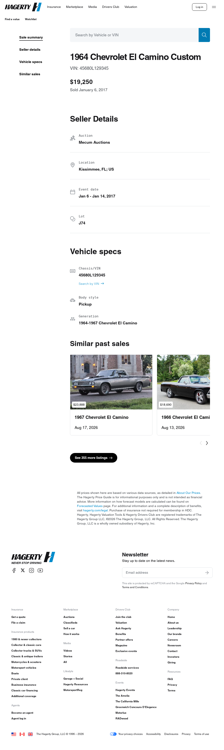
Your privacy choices (130, 734)
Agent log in (18, 718)
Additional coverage (23, 696)
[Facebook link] (14, 570)
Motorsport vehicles (23, 667)
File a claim (18, 622)
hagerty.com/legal (95, 510)
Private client (19, 679)
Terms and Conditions (135, 587)
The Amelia (123, 695)
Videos (67, 650)
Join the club (123, 616)
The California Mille (127, 701)
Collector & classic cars (26, 644)
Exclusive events (126, 651)
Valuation (121, 622)
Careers (173, 639)
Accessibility (153, 734)
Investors (173, 656)
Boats (15, 673)
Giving (171, 662)
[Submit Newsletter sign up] (207, 572)
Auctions (69, 616)
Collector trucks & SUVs (26, 650)
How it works (71, 634)
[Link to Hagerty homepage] (33, 558)
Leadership (175, 628)
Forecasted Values (90, 506)
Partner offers (124, 639)
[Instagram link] (31, 570)
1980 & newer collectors (26, 639)
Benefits (121, 634)
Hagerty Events (125, 690)
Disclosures (171, 734)
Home (171, 616)
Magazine (121, 645)
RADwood (122, 718)
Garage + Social (73, 678)
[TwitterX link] (22, 570)
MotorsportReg (72, 690)
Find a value (12, 19)
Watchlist (31, 19)
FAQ (170, 679)
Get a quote (18, 616)
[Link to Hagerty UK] (30, 734)
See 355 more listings (91, 458)
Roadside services (127, 667)
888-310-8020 (124, 673)
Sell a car (69, 628)
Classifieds (70, 622)
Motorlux (121, 712)
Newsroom (174, 645)
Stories (67, 656)
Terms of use (201, 734)
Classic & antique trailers (27, 656)
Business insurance (23, 684)
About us (173, 622)
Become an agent (22, 712)
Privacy (172, 684)
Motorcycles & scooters (26, 662)
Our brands (175, 634)
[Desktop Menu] (214, 7)
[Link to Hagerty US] (13, 734)
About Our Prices (188, 493)
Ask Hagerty (123, 628)
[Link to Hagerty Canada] (22, 734)
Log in (199, 6)
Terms (171, 690)
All (65, 662)
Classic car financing (24, 690)
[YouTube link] (40, 570)
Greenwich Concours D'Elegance (136, 707)
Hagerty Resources (75, 684)
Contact (172, 651)
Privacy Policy (193, 583)
